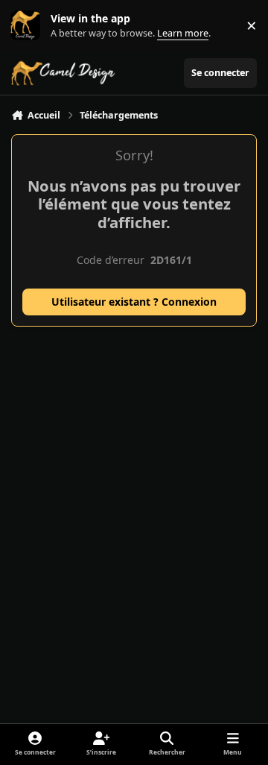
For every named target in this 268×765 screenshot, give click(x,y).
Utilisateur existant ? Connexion (134, 302)
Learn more (28, 26)
